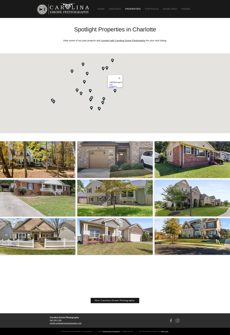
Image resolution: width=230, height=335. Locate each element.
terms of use (164, 331)
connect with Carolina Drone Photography (123, 40)
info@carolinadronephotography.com (66, 323)
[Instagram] (177, 320)
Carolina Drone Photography (111, 331)
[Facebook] (171, 320)
